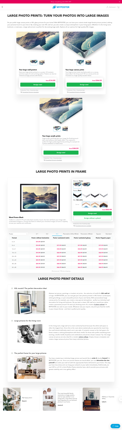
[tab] (37, 234)
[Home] (61, 7)
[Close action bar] (119, 2)
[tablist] (73, 234)
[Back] (3, 7)
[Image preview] (37, 44)
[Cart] (118, 7)
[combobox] (18, 233)
